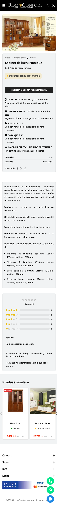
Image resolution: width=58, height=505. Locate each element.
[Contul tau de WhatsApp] (25, 168)
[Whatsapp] (50, 490)
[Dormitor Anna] (43, 403)
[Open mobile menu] (4, 5)
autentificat (24, 362)
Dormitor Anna (42, 423)
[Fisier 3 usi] (15, 403)
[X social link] (21, 168)
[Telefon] (50, 481)
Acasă (7, 57)
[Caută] (47, 5)
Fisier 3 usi (15, 423)
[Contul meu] (53, 5)
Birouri (33, 57)
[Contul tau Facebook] (17, 168)
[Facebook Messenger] (50, 499)
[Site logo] (26, 5)
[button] (5, 32)
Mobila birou (20, 57)
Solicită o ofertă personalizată (29, 90)
